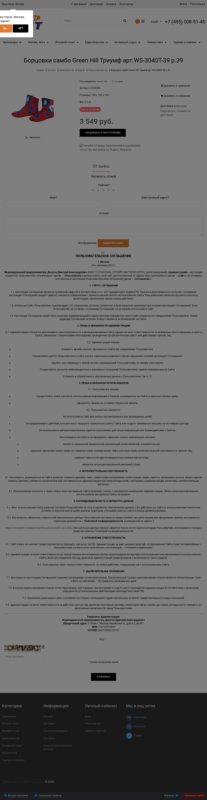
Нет (20, 28)
